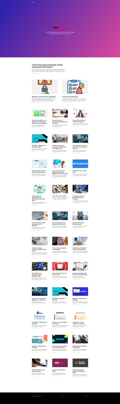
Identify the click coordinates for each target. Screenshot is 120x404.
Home (33, 2)
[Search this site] (87, 2)
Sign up (62, 396)
